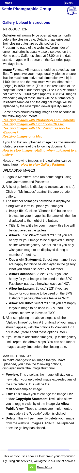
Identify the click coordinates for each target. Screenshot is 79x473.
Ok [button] (32, 467)
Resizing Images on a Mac (22, 136)
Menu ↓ (69, 3)
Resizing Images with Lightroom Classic (33, 124)
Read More (44, 467)
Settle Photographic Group (26, 9)
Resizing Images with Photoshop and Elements (38, 120)
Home (8, 2)
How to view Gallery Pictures (43, 164)
